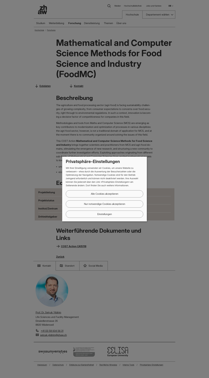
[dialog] (104, 189)
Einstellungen (104, 214)
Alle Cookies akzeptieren (104, 193)
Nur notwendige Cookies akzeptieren (104, 203)
